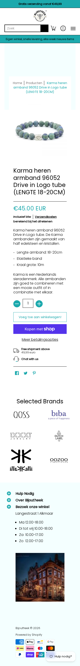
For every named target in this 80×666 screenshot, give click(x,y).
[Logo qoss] (21, 415)
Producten (34, 83)
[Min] (16, 303)
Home (17, 83)
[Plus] (39, 303)
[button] (53, 28)
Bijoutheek (22, 628)
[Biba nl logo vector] (59, 415)
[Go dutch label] (59, 436)
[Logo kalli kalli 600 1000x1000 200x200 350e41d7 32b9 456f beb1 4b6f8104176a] (21, 460)
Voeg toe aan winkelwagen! (40, 317)
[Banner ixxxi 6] (21, 436)
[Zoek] (44, 28)
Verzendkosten (46, 217)
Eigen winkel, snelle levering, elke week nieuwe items (40, 39)
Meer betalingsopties (40, 339)
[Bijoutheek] (40, 16)
